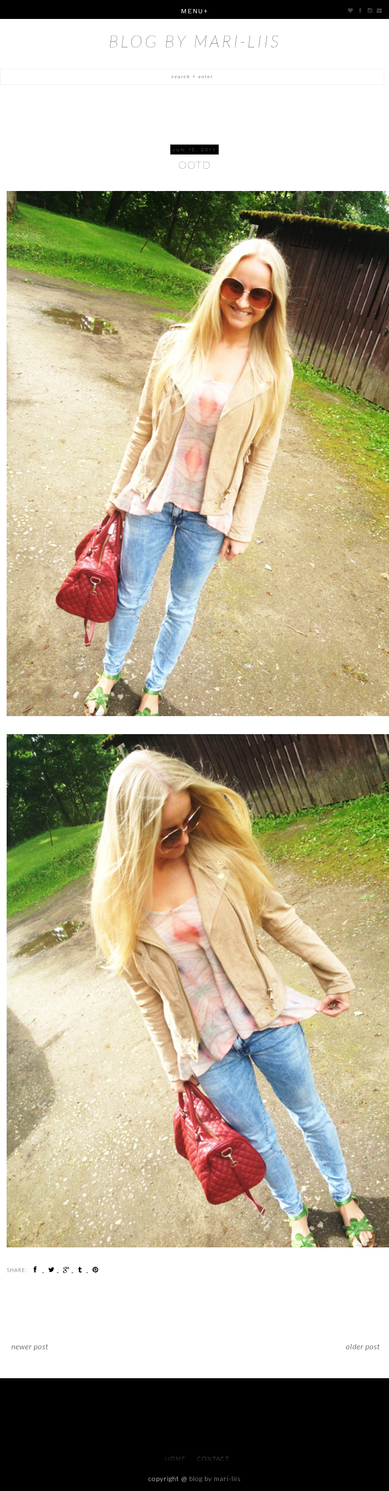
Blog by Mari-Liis (195, 41)
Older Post (363, 1346)
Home (176, 1458)
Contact (213, 1458)
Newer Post (29, 1346)
